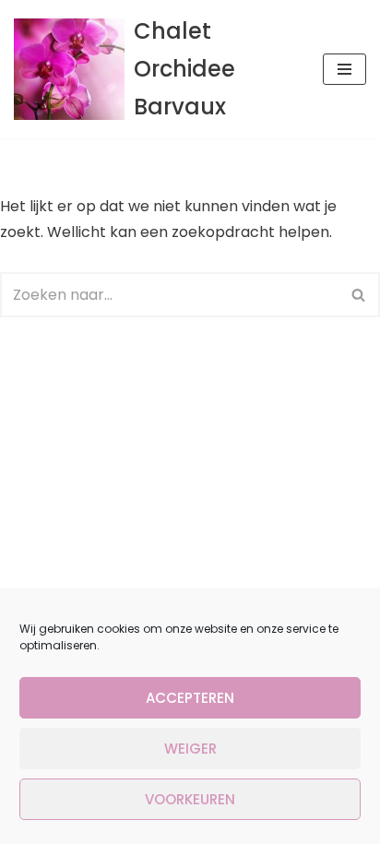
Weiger (190, 748)
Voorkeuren (190, 799)
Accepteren (190, 697)
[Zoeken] (359, 294)
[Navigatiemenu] (344, 69)
